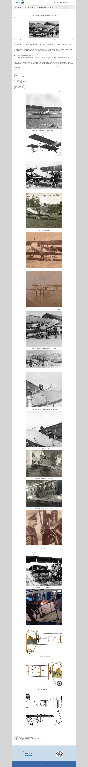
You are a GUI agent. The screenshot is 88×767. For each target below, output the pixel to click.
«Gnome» (25, 50)
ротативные (16, 50)
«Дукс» (15, 55)
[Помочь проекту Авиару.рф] (28, 753)
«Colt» (44, 91)
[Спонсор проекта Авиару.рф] (59, 753)
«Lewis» (52, 91)
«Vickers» (48, 91)
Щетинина (67, 54)
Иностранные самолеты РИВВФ (50, 11)
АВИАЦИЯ (23, 11)
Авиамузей (19, 11)
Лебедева (71, 54)
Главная (15, 11)
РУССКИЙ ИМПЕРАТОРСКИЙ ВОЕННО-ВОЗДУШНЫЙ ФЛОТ (35, 11)
